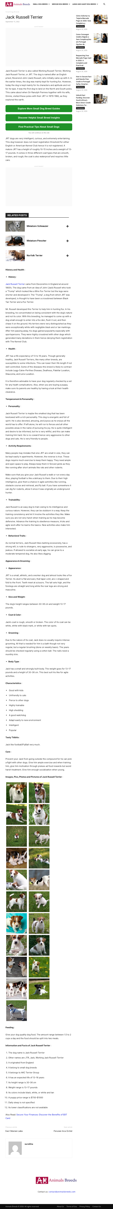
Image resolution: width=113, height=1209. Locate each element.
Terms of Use (72, 1206)
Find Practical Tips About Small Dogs (38, 127)
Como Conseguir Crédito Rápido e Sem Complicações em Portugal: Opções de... (83, 39)
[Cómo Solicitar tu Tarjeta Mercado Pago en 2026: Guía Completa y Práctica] (100, 19)
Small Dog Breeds (40, 4)
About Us (60, 1206)
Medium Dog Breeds (60, 4)
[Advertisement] (39, 47)
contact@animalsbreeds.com (62, 1191)
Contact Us (96, 1206)
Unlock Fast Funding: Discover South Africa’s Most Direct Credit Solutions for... (83, 100)
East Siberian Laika (14, 1131)
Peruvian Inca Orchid (63, 1131)
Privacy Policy (85, 1206)
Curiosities (80, 26)
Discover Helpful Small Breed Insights (39, 117)
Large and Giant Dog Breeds (84, 4)
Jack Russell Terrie (15, 284)
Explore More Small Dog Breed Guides (39, 108)
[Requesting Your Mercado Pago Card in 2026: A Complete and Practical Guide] (100, 59)
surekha (29, 1144)
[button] (104, 4)
